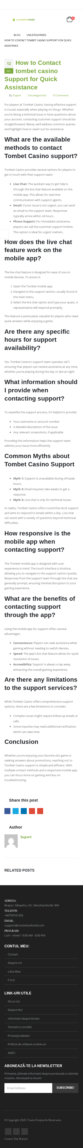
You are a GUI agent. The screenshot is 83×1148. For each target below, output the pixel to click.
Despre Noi (15, 1010)
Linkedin (24, 1131)
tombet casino (36, 40)
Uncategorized (37, 95)
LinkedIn (24, 811)
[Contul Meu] (48, 20)
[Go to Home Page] (6, 35)
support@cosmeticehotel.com (24, 925)
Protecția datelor (19, 1036)
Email (40, 811)
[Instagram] (76, 5)
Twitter (16, 811)
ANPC (11, 1053)
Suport (17, 95)
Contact (13, 954)
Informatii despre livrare (23, 1018)
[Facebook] (69, 5)
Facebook (7, 811)
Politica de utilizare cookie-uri (27, 1044)
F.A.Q (11, 980)
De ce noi (14, 1001)
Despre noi (15, 963)
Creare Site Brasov (16, 1138)
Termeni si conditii (20, 1027)
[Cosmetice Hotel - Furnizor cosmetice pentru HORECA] (24, 20)
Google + (32, 811)
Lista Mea (14, 971)
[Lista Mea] (59, 20)
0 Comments (61, 95)
